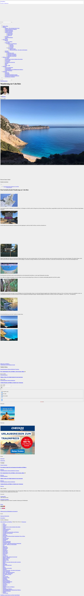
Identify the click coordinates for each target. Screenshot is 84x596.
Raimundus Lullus (6, 577)
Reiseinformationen (3, 80)
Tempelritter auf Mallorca (11, 55)
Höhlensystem (9, 34)
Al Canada (7, 58)
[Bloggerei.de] (2, 508)
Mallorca (4, 27)
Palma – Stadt (7, 65)
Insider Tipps (7, 42)
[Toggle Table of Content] (1, 184)
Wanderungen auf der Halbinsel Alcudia (7, 364)
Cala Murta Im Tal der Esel (10, 62)
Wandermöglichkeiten (9, 30)
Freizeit (1, 465)
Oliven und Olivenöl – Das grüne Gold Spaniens (18, 49)
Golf (3, 545)
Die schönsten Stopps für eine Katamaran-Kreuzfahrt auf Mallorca (13, 467)
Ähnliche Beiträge (9, 187)
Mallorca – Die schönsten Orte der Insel (12, 28)
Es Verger (11, 44)
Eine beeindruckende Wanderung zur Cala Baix (11, 186)
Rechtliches (5, 71)
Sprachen (6, 50)
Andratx (4, 527)
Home (4, 523)
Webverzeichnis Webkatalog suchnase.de (8, 511)
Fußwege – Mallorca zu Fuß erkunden (10, 544)
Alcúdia (4, 525)
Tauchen (4, 587)
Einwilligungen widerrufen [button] (10, 76)
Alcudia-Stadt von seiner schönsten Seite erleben (14, 59)
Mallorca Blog (5, 26)
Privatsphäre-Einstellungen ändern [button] (11, 74)
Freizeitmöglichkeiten (9, 37)
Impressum (7, 72)
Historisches (7, 51)
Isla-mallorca (2, 1)
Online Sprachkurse (8, 70)
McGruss (4, 96)
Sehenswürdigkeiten (8, 32)
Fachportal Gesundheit (4, 499)
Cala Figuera (7, 61)
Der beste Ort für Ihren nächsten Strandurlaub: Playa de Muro (14, 536)
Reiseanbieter (5, 579)
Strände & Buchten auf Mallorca (11, 29)
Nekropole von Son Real (11, 56)
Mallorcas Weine (13, 48)
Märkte (6, 38)
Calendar (4, 534)
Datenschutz (7, 73)
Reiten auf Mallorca (6, 580)
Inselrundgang (5, 550)
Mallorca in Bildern (6, 57)
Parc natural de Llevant (7, 574)
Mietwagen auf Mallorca (4, 363)
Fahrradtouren (5, 539)
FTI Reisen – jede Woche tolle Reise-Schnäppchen (12, 543)
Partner (1, 504)
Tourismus (17, 369)
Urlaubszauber (3, 496)
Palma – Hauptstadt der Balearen (9, 572)
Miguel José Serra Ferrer (11, 54)
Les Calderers (9, 41)
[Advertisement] (42, 13)
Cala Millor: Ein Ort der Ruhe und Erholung (11, 532)
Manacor (6, 63)
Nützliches (5, 66)
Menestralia (12, 45)
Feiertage (6, 36)
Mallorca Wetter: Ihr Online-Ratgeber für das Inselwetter (11, 377)
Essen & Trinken (10, 47)
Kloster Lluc (9, 35)
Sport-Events (5, 584)
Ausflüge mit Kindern (9, 31)
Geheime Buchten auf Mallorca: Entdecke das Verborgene (11, 382)
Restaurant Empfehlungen (12, 43)
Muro (6, 64)
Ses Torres (11, 46)
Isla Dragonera (10, 33)
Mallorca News (5, 558)
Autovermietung (8, 68)
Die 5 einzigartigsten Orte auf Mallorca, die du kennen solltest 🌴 (13, 371)
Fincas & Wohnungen (9, 67)
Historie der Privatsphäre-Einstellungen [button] (12, 75)
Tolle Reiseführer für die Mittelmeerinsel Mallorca (14, 69)
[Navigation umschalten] (0, 23)
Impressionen (5, 548)
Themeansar (24, 521)
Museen (6, 40)
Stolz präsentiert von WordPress (6, 521)
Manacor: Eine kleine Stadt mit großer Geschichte (12, 562)
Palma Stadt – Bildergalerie (8, 573)
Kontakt (4, 554)
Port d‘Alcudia (7, 60)
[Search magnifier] (1, 387)
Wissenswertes (5, 39)
